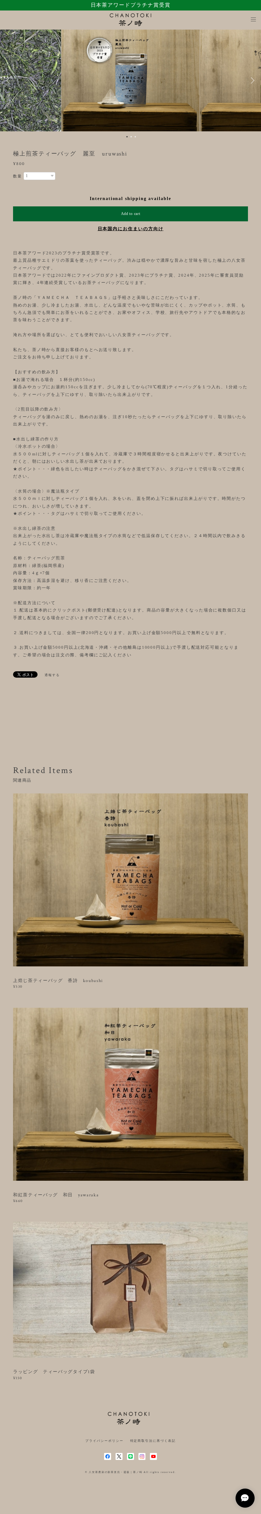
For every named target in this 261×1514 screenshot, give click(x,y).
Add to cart (130, 213)
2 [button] (131, 136)
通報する (52, 675)
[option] (130, 80)
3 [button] (135, 136)
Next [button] (251, 80)
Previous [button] (9, 80)
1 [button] (127, 136)
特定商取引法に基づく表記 (153, 1440)
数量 (17, 176)
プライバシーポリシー (104, 1440)
